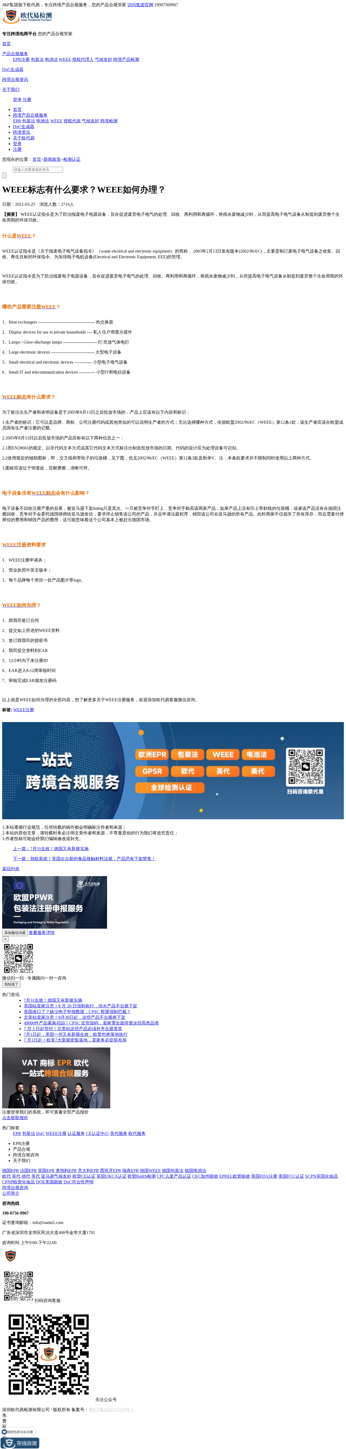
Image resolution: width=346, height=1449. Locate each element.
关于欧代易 (24, 138)
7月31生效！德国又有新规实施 (53, 1000)
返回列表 (10, 868)
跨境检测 (109, 121)
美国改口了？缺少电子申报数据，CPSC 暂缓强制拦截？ (77, 1011)
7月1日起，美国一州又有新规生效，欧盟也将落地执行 (76, 1034)
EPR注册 (21, 59)
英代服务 (118, 1133)
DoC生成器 (13, 69)
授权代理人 (83, 59)
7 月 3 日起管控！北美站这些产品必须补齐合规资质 (73, 1028)
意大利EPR (88, 1170)
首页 (6, 43)
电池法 (51, 59)
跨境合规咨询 (15, 1187)
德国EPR (10, 1170)
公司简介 (10, 1193)
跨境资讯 (21, 132)
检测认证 (72, 159)
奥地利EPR (66, 1170)
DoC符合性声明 (79, 1182)
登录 (17, 99)
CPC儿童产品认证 (174, 1176)
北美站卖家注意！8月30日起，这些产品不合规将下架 (74, 1017)
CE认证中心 (97, 1133)
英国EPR (46, 1170)
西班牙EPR (110, 1170)
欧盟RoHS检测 (142, 1176)
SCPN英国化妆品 (321, 1176)
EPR (17, 121)
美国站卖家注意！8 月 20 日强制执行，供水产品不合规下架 (80, 1006)
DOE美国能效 (49, 1182)
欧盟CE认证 (83, 1176)
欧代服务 (137, 1133)
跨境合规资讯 (15, 79)
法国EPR (28, 1170)
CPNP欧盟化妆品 (18, 1182)
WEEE (65, 59)
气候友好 (103, 59)
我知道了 (11, 984)
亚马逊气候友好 (56, 1176)
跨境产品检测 (126, 59)
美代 (35, 1176)
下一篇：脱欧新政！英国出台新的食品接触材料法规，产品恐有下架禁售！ (84, 858)
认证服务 (76, 1133)
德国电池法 (195, 1170)
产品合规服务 (15, 53)
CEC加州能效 (205, 1176)
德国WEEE (150, 1170)
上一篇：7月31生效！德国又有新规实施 (51, 848)
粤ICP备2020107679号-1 (111, 1409)
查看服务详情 (42, 932)
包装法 (37, 59)
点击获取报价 (15, 1117)
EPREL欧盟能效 (234, 1176)
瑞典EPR (130, 1170)
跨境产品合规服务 (30, 115)
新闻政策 (52, 159)
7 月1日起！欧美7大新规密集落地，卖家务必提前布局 (75, 1040)
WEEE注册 (23, 709)
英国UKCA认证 (112, 1176)
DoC (40, 1133)
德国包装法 (173, 1170)
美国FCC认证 (291, 1176)
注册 (27, 99)
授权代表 (72, 121)
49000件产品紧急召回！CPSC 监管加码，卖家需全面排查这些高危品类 (91, 1023)
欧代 (6, 1176)
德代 (26, 1176)
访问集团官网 (140, 4)
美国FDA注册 (264, 1176)
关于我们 (10, 89)
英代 (16, 1176)
